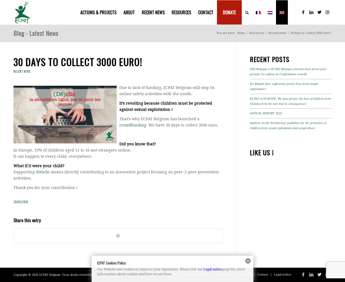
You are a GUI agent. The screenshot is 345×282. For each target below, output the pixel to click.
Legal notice (212, 269)
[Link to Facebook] (303, 12)
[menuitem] (98, 12)
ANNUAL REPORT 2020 (266, 113)
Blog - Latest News (35, 33)
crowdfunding (132, 125)
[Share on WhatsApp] (118, 236)
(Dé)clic (43, 172)
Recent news (21, 71)
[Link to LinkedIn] (311, 12)
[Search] (247, 12)
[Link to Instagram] (327, 12)
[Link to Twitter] (319, 12)
